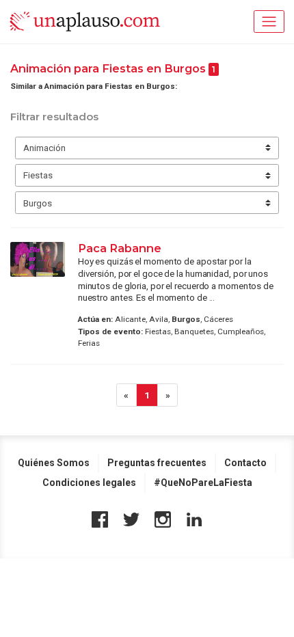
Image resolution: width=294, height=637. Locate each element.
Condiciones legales (89, 482)
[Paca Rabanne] (37, 259)
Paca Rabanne (119, 248)
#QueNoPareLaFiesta (203, 482)
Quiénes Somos (54, 462)
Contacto (245, 462)
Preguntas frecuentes (156, 462)
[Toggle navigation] (269, 21)
